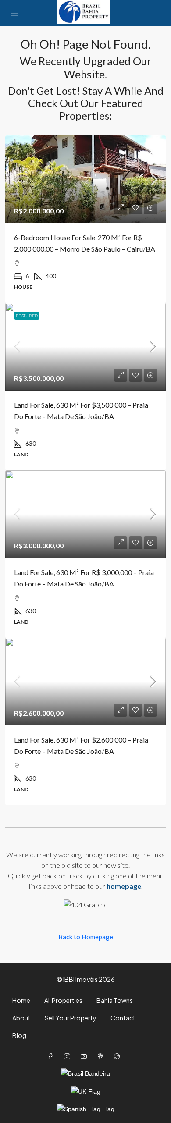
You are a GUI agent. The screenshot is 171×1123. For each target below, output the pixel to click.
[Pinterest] (102, 1056)
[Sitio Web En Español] (85, 1108)
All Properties (63, 1000)
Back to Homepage (85, 937)
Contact (122, 1018)
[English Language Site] (85, 1090)
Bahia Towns (114, 1000)
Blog (19, 1035)
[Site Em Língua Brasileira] (85, 1073)
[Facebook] (52, 1056)
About (21, 1018)
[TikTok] (119, 1056)
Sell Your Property (70, 1018)
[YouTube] (85, 1056)
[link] (85, 179)
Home (21, 1000)
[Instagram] (69, 1056)
